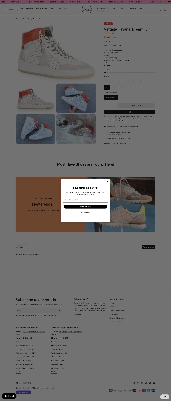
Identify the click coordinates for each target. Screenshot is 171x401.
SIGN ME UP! (86, 206)
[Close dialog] (107, 181)
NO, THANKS (85, 212)
